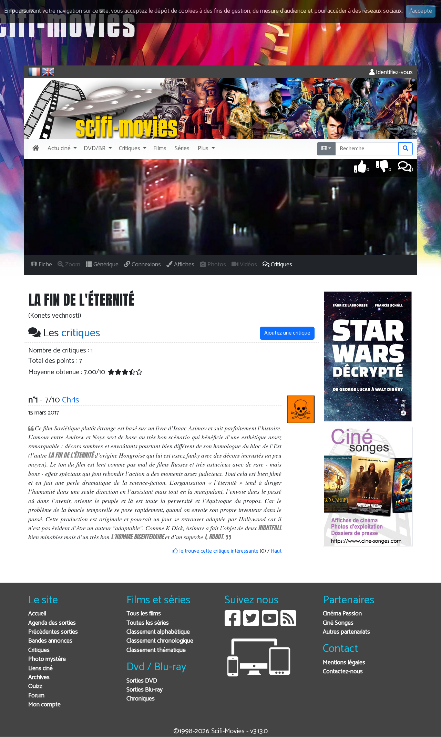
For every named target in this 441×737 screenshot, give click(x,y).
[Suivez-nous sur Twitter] (251, 623)
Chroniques (140, 699)
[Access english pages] (48, 71)
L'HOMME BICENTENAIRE (137, 536)
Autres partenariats (346, 632)
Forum (36, 696)
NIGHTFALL (269, 527)
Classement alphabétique (158, 632)
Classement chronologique (159, 641)
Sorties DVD (141, 681)
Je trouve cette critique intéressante (218, 551)
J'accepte (420, 11)
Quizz (35, 687)
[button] (61, 149)
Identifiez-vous (394, 73)
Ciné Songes (338, 623)
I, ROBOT (214, 536)
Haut (276, 551)
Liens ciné (40, 669)
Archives (39, 678)
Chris (70, 400)
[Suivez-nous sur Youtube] (270, 623)
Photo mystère (47, 659)
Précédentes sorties (53, 632)
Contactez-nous (343, 672)
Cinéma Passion (342, 614)
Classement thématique (156, 650)
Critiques (39, 650)
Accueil (37, 614)
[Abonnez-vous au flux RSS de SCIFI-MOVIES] (288, 623)
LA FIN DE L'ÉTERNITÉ (70, 455)
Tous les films (143, 614)
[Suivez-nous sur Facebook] (232, 623)
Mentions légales (344, 663)
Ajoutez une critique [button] (287, 333)
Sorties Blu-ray (144, 690)
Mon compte (44, 705)
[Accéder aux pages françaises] (34, 71)
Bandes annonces (50, 641)
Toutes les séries (147, 623)
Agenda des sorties (52, 623)
